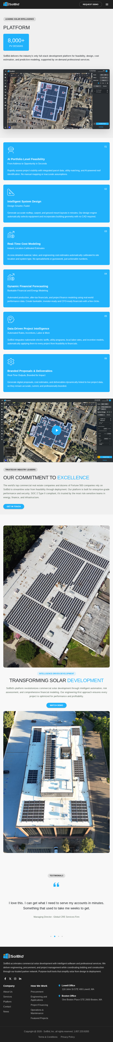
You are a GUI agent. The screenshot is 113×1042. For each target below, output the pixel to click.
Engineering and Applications (39, 998)
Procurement (37, 992)
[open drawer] (107, 4)
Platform (7, 1001)
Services (7, 997)
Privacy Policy (68, 1037)
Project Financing (39, 1005)
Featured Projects (39, 1018)
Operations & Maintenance (37, 1011)
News (6, 1011)
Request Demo (90, 4)
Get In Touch (14, 506)
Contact (7, 1006)
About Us (7, 992)
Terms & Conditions (47, 1037)
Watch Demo (56, 705)
